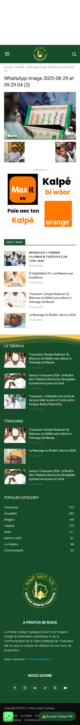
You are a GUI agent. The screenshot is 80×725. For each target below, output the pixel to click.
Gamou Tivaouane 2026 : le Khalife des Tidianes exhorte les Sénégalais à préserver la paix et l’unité (52, 379)
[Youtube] (65, 688)
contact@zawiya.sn (39, 659)
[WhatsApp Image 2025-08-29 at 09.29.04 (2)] (40, 116)
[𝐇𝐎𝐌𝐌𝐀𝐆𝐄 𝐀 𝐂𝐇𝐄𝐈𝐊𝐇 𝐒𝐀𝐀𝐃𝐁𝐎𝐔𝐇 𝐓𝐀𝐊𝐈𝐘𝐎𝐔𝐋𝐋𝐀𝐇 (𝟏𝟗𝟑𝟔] (15, 258)
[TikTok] (45, 688)
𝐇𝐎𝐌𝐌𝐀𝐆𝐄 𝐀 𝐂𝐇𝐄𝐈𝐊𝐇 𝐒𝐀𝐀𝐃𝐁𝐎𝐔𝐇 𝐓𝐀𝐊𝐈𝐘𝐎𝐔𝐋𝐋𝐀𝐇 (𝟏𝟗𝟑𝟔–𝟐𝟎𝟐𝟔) (48, 256)
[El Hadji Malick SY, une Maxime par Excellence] (15, 279)
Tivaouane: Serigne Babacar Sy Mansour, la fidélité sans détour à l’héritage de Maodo (50, 298)
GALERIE (19, 67)
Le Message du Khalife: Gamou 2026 (52, 314)
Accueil (8, 67)
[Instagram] (25, 688)
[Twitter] (55, 688)
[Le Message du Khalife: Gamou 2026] (15, 320)
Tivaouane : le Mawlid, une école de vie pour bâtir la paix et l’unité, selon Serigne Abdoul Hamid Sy (51, 400)
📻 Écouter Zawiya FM (57, 716)
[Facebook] (15, 688)
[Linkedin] (35, 688)
